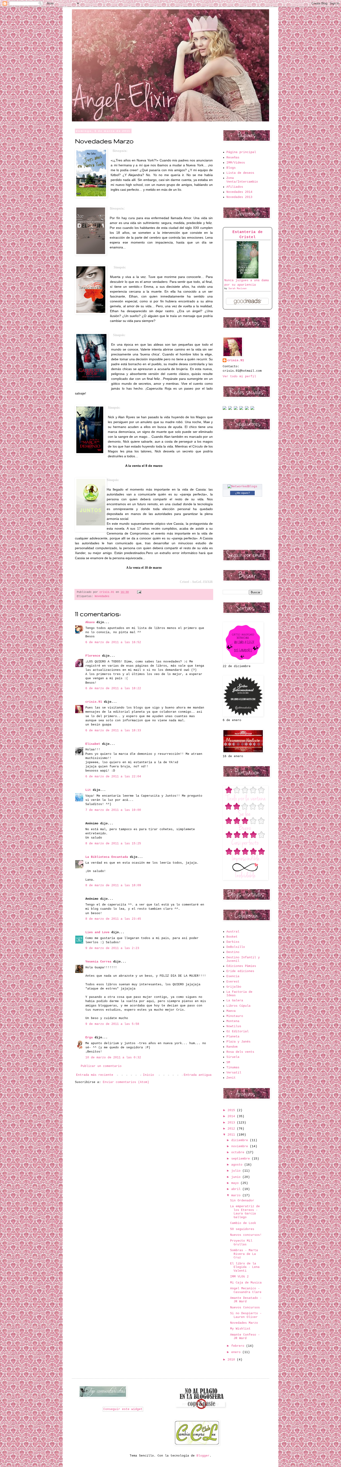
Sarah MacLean (237, 288)
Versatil (233, 1072)
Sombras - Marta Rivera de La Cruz (244, 1254)
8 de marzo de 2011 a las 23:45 (113, 919)
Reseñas (232, 157)
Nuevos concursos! (246, 1235)
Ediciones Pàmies (241, 966)
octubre (238, 1152)
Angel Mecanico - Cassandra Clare (245, 1290)
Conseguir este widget (122, 1409)
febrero (238, 1346)
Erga (89, 1037)
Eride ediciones (240, 971)
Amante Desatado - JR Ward (246, 1299)
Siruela (232, 1057)
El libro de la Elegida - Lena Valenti (245, 1267)
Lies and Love (97, 932)
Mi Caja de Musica (246, 1282)
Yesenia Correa (98, 961)
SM (228, 1062)
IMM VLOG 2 (239, 1276)
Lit (88, 790)
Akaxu (90, 622)
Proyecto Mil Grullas (241, 1242)
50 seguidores (242, 1229)
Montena (232, 1021)
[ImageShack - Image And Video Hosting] (224, 409)
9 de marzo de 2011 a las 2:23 (112, 948)
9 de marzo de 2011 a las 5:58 (112, 1024)
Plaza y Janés (238, 1041)
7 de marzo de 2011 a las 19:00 (113, 810)
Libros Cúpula (238, 1006)
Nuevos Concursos (245, 1307)
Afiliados (234, 187)
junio (236, 1177)
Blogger (202, 1455)
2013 (232, 1122)
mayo (236, 1183)
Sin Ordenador (242, 1200)
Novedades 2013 (239, 197)
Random (232, 1047)
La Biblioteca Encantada (106, 857)
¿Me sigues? (242, 492)
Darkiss (232, 942)
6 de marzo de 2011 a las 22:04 (113, 776)
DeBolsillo (235, 947)
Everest (232, 981)
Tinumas (232, 1067)
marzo (236, 1195)
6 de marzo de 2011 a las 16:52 (113, 642)
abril (236, 1189)
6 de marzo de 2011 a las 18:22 (113, 688)
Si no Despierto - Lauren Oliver (246, 1315)
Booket (232, 937)
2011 (232, 1134)
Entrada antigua (198, 1075)
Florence (92, 656)
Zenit (231, 1077)
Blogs (231, 168)
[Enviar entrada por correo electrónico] (138, 592)
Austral (232, 931)
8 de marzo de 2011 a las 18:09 (113, 885)
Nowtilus (233, 1026)
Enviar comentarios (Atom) (126, 1082)
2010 (232, 1359)
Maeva (231, 1011)
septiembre (241, 1158)
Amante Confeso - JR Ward (245, 1336)
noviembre (240, 1146)
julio (236, 1171)
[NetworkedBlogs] (242, 486)
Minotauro (234, 1016)
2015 (232, 1110)
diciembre (240, 1140)
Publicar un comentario (101, 1066)
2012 (232, 1128)
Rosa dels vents (240, 1052)
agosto (237, 1164)
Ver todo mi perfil (239, 376)
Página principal (241, 152)
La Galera (234, 1000)
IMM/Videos (235, 162)
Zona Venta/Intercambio (242, 180)
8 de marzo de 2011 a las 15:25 (113, 843)
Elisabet (92, 744)
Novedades (102, 596)
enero (236, 1352)
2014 (232, 1116)
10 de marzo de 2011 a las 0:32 (113, 1057)
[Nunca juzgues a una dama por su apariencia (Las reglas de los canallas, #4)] (247, 277)
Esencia (232, 976)
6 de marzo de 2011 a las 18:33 (113, 730)
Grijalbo (233, 987)
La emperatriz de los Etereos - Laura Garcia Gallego (245, 1212)
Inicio (148, 1075)
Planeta (232, 1036)
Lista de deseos (240, 173)
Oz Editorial (237, 1031)
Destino (232, 952)
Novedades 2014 (239, 192)
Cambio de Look (243, 1223)
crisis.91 (93, 702)
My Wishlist (240, 1328)
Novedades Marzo (244, 1323)
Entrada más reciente (94, 1075)
